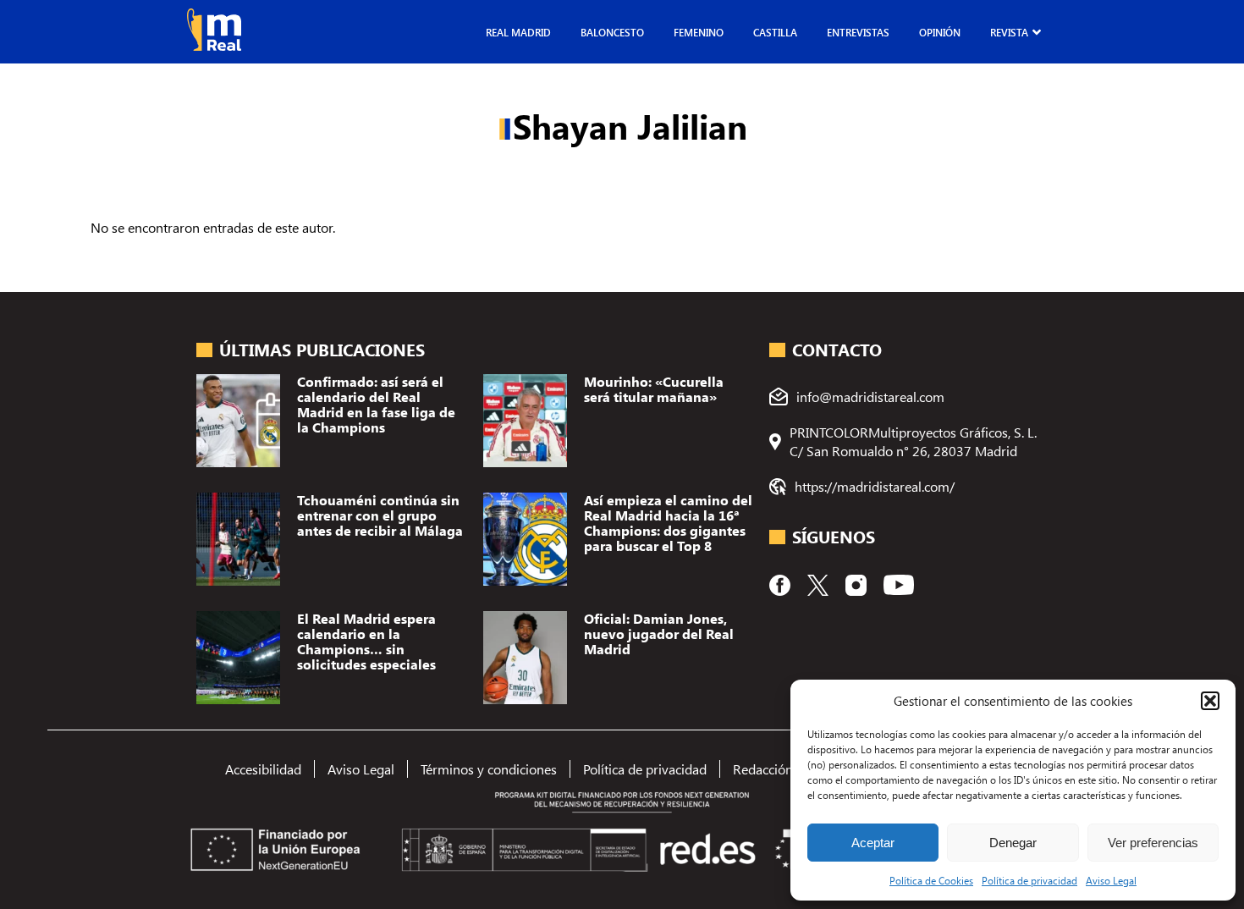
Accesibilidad (263, 769)
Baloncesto (612, 32)
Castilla (775, 32)
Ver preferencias (1153, 842)
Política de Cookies (931, 880)
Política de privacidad (1029, 880)
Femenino (699, 32)
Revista (1009, 32)
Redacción (763, 769)
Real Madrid (518, 32)
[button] (1210, 700)
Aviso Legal (1111, 880)
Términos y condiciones (489, 769)
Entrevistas (858, 32)
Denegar (1013, 842)
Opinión (940, 32)
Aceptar (872, 842)
